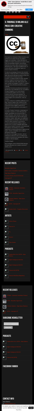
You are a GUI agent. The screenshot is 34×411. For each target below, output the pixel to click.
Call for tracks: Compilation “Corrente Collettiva (16, 170)
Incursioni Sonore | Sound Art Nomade (14, 175)
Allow (29, 9)
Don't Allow (19, 9)
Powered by (3, 9)
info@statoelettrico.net (10, 403)
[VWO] (8, 9)
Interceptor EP (8, 178)
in (16, 12)
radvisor (28, 12)
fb (9, 12)
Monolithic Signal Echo (10, 168)
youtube (25, 12)
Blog (21, 150)
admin (16, 150)
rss (6, 12)
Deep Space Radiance (10, 173)
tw (12, 12)
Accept (31, 408)
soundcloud (19, 12)
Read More (18, 410)
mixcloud (22, 12)
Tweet (6, 34)
